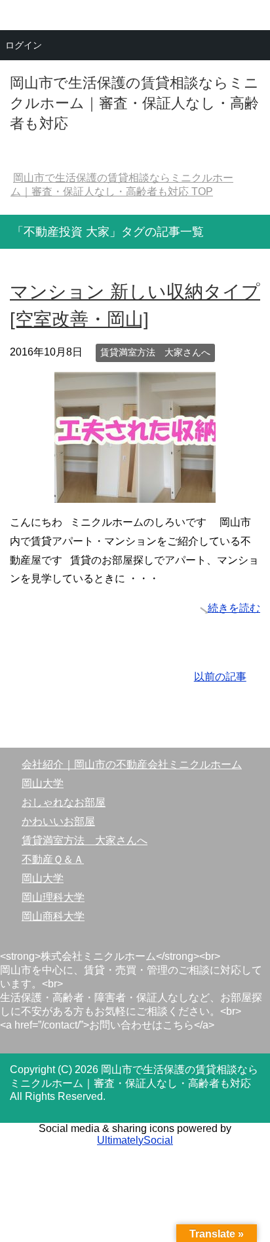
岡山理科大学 (53, 897)
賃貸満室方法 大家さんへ (155, 352)
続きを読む (234, 607)
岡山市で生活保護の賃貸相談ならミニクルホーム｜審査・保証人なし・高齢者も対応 (134, 103)
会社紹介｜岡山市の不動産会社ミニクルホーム (132, 764)
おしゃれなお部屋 (64, 802)
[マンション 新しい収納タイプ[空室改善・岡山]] (135, 492)
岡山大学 (43, 783)
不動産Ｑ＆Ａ (53, 859)
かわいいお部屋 (58, 821)
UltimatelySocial (135, 1140)
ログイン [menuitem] (23, 44)
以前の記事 (220, 676)
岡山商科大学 (53, 916)
